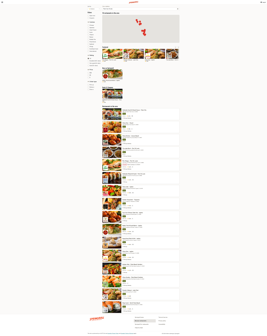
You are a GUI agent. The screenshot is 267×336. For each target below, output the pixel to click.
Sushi (91, 32)
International (93, 51)
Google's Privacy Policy (113, 333)
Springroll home (139, 317)
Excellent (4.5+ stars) (95, 61)
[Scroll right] (178, 47)
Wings (91, 46)
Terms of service (163, 317)
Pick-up (92, 85)
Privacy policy (162, 321)
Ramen (91, 37)
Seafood (92, 44)
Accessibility (162, 324)
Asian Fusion (93, 30)
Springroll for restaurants (142, 324)
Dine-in (92, 89)
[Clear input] (177, 9)
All (90, 58)
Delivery (92, 87)
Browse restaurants (140, 321)
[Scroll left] (175, 47)
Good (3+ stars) (94, 65)
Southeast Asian (94, 49)
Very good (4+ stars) (95, 63)
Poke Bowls (93, 42)
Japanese (92, 27)
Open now (92, 15)
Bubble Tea (93, 39)
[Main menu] (2, 2)
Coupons (92, 18)
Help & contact (139, 328)
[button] (139, 24)
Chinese (92, 25)
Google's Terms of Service (127, 333)
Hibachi (92, 35)
